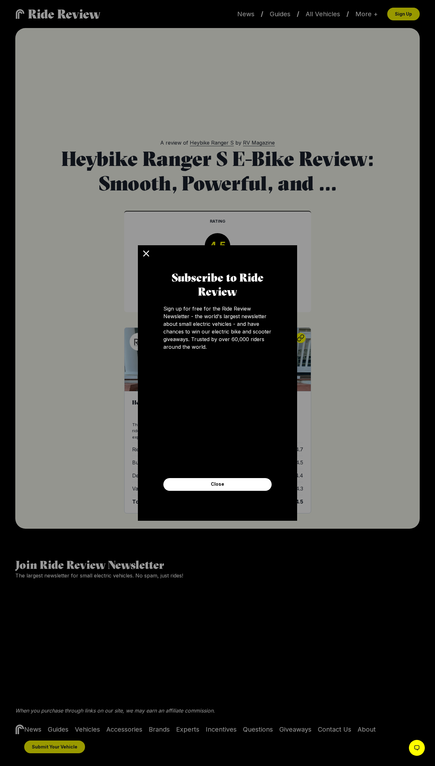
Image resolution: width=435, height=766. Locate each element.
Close (217, 484)
